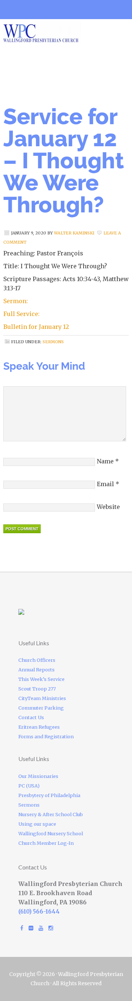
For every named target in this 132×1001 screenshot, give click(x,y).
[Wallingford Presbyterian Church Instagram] (51, 928)
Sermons (53, 341)
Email (105, 484)
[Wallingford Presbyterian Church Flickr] (31, 928)
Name (105, 461)
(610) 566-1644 (39, 911)
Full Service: (21, 313)
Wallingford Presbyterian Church (65, 32)
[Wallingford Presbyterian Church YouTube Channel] (41, 928)
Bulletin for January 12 (36, 326)
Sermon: (15, 301)
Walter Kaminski (74, 233)
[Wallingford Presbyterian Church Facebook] (21, 928)
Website (108, 506)
